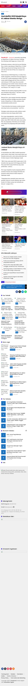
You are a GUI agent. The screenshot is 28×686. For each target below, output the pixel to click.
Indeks (3, 676)
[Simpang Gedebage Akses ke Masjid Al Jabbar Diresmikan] (5, 357)
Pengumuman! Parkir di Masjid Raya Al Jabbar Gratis (18, 346)
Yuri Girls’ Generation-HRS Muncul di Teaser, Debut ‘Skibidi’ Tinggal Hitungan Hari (16, 419)
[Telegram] (22, 291)
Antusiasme (11, 57)
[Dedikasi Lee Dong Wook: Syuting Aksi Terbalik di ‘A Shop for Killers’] (21, 301)
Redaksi (2, 21)
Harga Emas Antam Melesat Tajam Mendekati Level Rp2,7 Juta (16, 451)
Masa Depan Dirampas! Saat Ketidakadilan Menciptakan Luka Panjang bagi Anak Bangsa (20, 337)
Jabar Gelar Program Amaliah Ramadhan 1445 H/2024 (18, 364)
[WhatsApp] (25, 291)
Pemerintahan (12, 349)
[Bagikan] (25, 21)
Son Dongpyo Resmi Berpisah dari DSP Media (16, 408)
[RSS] (13, 669)
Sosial (3, 13)
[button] (21, 2)
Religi (11, 367)
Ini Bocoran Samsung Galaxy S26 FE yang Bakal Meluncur (13, 261)
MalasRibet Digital (9, 682)
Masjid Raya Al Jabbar (10, 282)
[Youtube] (10, 669)
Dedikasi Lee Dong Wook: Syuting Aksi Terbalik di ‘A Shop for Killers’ (21, 308)
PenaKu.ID (4, 57)
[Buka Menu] (23, 2)
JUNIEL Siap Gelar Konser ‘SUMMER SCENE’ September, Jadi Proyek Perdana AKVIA (16, 414)
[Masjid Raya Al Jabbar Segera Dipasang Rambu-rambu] (5, 384)
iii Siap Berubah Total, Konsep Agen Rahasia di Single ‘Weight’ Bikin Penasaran (16, 425)
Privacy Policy (5, 678)
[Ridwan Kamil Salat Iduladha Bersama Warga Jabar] (5, 393)
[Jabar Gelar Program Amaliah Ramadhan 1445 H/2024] (5, 366)
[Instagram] (8, 669)
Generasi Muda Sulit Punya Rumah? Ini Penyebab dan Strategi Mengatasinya (16, 457)
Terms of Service (11, 676)
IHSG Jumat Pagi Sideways (14, 434)
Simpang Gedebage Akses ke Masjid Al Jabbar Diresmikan (18, 355)
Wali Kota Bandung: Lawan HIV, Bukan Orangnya (6, 337)
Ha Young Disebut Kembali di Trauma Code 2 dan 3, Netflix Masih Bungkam (16, 402)
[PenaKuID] (4, 2)
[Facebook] (17, 291)
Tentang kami (5, 674)
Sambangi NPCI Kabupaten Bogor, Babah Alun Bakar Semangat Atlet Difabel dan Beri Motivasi (20, 322)
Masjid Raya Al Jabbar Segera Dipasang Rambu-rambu (18, 382)
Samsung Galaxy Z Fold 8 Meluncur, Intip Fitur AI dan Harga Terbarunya (15, 269)
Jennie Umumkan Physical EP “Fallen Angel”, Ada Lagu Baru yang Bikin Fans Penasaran (7, 308)
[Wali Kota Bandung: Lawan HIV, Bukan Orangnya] (7, 330)
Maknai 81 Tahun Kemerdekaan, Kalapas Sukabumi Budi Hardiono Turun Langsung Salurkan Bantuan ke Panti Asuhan (6, 323)
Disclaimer (20, 674)
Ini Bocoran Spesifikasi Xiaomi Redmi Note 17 (14, 273)
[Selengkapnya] (26, 430)
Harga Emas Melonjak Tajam (14, 446)
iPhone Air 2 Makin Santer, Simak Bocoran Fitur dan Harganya (13, 257)
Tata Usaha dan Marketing (18, 678)
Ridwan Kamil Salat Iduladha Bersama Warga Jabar (17, 391)
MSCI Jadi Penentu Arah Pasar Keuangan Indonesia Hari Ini (15, 440)
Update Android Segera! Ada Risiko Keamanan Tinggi (13, 277)
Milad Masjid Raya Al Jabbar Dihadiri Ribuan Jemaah (17, 373)
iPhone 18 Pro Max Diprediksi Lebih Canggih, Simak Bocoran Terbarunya (14, 265)
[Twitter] (19, 291)
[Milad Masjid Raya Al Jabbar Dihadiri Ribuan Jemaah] (5, 375)
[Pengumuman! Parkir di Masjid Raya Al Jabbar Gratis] (5, 348)
